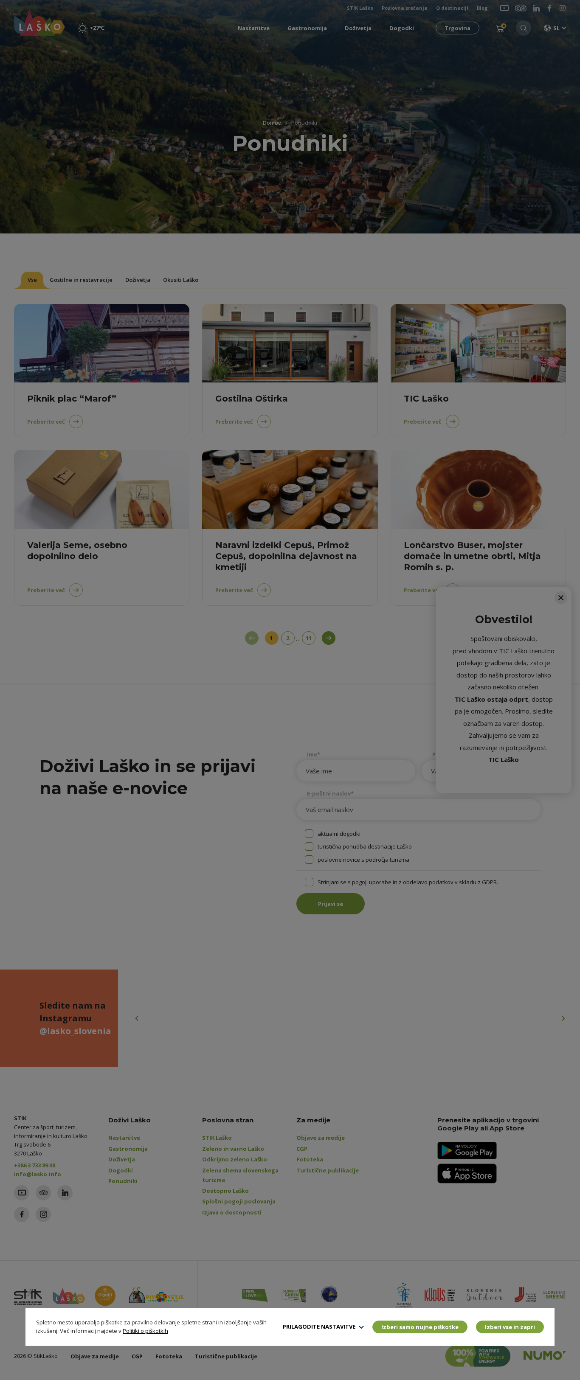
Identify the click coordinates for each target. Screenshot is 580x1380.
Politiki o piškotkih (145, 1331)
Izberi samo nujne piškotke (420, 1327)
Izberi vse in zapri (510, 1327)
